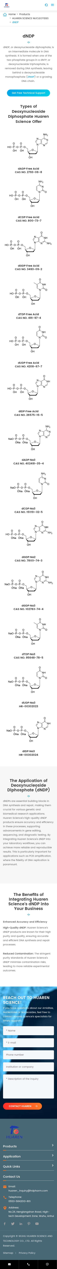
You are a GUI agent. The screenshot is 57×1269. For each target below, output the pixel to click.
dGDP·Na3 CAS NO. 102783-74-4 (28, 607)
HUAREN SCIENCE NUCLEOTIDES (30, 18)
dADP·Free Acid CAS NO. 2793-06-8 (28, 170)
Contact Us (11, 1176)
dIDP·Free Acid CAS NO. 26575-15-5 (28, 413)
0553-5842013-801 (20, 1201)
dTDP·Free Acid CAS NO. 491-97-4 (28, 316)
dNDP (15, 22)
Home (12, 14)
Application (12, 1156)
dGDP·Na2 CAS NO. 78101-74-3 (28, 559)
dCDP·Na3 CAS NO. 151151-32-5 (28, 510)
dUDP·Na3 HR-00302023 (28, 704)
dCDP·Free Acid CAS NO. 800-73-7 (28, 219)
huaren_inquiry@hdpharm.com (28, 1191)
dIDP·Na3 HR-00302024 (28, 753)
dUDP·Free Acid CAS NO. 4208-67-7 (28, 365)
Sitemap (8, 1253)
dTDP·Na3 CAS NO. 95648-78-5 (28, 656)
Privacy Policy (27, 1253)
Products (24, 14)
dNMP (31, 77)
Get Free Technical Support (28, 93)
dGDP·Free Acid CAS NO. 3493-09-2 (28, 267)
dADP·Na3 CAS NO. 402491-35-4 (28, 462)
